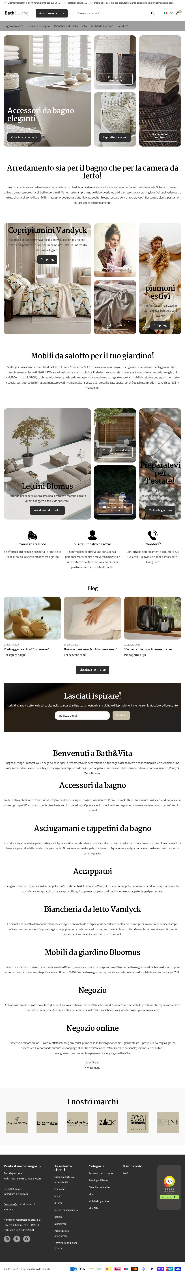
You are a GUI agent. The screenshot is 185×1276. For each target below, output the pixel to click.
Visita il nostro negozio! (23, 1166)
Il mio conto (132, 1166)
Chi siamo (59, 1189)
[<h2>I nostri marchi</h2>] (17, 1122)
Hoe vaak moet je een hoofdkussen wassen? (90, 649)
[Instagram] (7, 1239)
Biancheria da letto (99, 1187)
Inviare (58, 1196)
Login (126, 1173)
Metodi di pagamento (66, 1210)
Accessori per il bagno (101, 1173)
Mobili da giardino (99, 1201)
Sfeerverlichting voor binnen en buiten (148, 649)
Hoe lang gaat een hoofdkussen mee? (26, 649)
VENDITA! (94, 1208)
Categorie (96, 1166)
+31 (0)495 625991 (13, 1188)
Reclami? (59, 1216)
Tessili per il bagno (99, 1180)
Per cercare (153, 13)
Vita (91, 1194)
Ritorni (58, 1203)
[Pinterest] (16, 1239)
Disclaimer (60, 1223)
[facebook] (26, 1239)
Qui (16, 1204)
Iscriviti (121, 715)
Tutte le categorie (13, 28)
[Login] (171, 13)
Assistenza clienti (50, 13)
